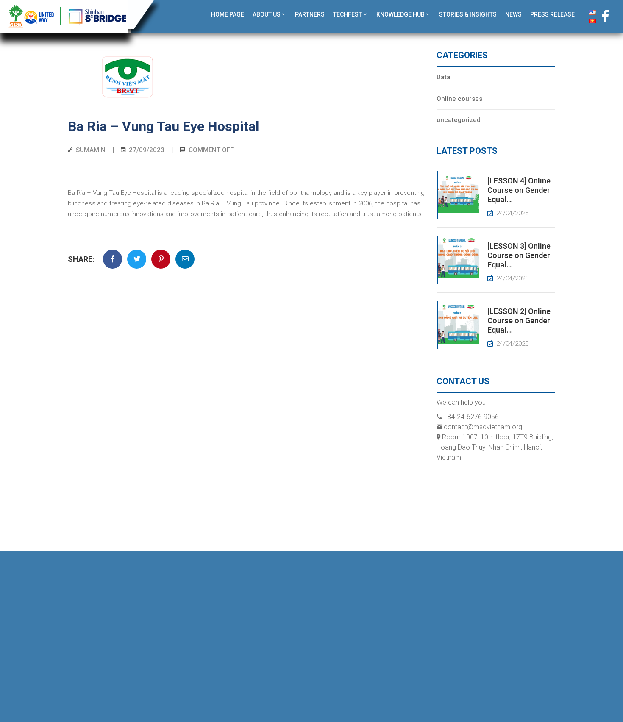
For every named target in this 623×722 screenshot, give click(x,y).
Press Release (552, 14)
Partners (310, 14)
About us (267, 14)
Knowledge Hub (400, 14)
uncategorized (459, 120)
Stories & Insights (468, 14)
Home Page (227, 14)
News (513, 14)
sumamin (91, 150)
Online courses (459, 99)
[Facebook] (605, 16)
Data (444, 77)
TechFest (347, 14)
